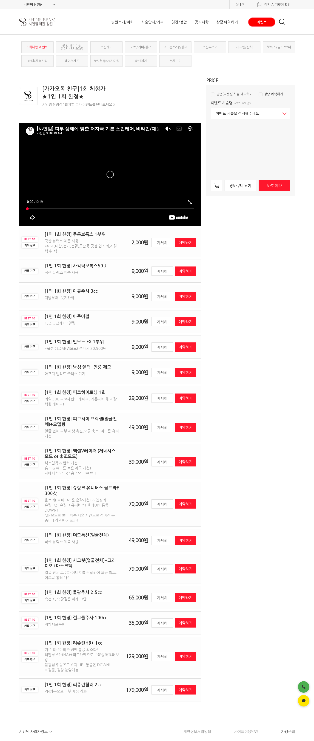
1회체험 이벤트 (37, 47)
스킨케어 (106, 47)
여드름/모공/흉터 (175, 47)
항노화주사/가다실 (106, 61)
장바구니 (241, 4)
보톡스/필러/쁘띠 (279, 47)
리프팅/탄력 (244, 47)
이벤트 (262, 22)
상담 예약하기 (227, 22)
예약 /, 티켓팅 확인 (277, 4)
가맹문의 (288, 731)
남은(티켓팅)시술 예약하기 (234, 94)
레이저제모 (72, 61)
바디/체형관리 (37, 61)
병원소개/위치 (122, 22)
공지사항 (201, 22)
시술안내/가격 (152, 22)
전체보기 (175, 61)
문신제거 (141, 61)
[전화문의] (303, 687)
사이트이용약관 (246, 731)
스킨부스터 (210, 47)
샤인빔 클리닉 (43, 22)
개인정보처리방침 (197, 731)
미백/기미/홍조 (140, 47)
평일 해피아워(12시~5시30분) (72, 47)
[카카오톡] (303, 700)
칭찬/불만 (179, 22)
